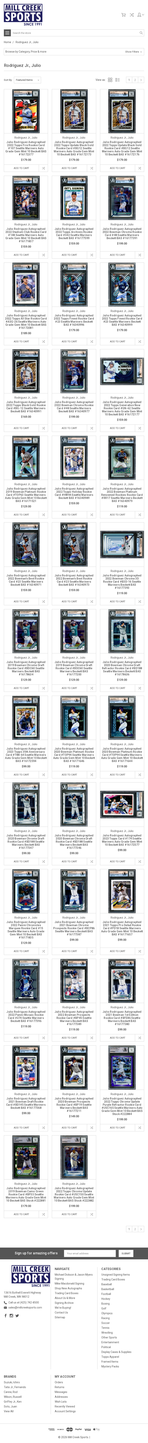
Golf (103, 1308)
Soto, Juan (10, 1406)
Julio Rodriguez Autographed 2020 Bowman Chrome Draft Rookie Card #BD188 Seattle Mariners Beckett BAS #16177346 (74, 841)
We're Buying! (63, 1307)
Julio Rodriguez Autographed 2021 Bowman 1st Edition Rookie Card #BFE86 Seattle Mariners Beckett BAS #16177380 (122, 1018)
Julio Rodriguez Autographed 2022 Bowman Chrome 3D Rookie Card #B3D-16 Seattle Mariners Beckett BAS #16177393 (122, 581)
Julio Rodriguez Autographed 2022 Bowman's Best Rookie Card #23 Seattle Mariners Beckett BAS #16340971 (25, 580)
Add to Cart (21, 168)
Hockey (105, 1298)
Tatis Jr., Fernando (15, 1387)
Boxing (105, 1303)
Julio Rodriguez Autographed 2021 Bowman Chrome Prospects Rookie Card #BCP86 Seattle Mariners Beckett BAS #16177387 (74, 928)
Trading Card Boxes (66, 1293)
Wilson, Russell (13, 1396)
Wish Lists (61, 1401)
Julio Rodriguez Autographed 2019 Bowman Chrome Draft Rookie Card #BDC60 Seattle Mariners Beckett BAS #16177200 (74, 668)
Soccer (105, 1323)
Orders (59, 1382)
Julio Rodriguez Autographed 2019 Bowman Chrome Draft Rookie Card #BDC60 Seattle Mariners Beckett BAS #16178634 (25, 668)
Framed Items (109, 1361)
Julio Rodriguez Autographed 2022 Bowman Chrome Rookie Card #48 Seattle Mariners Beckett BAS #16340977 (73, 407)
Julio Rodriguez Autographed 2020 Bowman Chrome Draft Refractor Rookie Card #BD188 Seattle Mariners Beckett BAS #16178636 (122, 668)
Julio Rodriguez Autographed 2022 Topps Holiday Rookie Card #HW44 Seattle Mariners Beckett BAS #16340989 (74, 493)
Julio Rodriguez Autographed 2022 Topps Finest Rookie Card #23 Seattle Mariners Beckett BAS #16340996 (74, 320)
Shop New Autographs (68, 1288)
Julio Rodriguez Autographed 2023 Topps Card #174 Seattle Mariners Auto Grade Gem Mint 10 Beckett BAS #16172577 (122, 840)
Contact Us (61, 1312)
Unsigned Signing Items (115, 1274)
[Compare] (132, 15)
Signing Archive (64, 1302)
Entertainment (110, 1342)
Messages (61, 1392)
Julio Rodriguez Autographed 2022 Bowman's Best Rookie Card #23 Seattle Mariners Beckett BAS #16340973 (74, 580)
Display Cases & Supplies (116, 1352)
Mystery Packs (110, 1366)
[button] (74, 51)
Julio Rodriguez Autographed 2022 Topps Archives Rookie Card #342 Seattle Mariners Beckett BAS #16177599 (74, 233)
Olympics (107, 1313)
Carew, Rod (11, 1392)
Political (106, 1347)
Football (106, 1294)
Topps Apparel (110, 1356)
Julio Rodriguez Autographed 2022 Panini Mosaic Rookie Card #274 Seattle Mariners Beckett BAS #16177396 (25, 1016)
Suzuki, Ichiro (12, 1382)
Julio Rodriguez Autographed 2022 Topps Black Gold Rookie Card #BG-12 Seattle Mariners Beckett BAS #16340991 (26, 407)
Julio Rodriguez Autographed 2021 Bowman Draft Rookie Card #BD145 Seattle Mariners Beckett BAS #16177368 (26, 1103)
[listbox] (27, 80)
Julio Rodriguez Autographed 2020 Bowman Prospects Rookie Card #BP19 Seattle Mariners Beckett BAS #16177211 (74, 1104)
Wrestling (107, 1332)
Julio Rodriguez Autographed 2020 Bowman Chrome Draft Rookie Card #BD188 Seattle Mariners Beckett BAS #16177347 (25, 841)
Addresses (61, 1396)
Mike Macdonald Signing (69, 1283)
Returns (59, 1387)
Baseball (106, 1284)
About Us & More (65, 1298)
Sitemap (60, 1317)
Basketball (107, 1289)
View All (8, 1411)
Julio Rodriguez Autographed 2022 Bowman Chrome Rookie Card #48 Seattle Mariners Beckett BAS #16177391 (122, 233)
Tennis (105, 1327)
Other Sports (109, 1337)
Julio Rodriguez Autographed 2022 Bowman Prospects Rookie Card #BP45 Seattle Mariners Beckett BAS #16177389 (74, 1018)
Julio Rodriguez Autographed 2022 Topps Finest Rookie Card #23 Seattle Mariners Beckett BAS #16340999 (122, 320)
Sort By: (8, 79)
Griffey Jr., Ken (13, 1401)
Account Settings (65, 1411)
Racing (105, 1318)
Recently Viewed (65, 1406)
